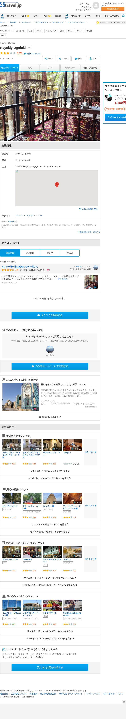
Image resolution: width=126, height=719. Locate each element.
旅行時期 (10, 253)
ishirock (11, 221)
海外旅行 (14, 22)
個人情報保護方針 (48, 694)
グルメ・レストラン (25, 215)
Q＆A (3, 35)
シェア (50, 58)
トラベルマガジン (112, 16)
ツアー (36, 16)
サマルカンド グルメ (76, 22)
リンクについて (93, 694)
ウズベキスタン (41, 22)
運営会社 (4, 694)
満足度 (50, 253)
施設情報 (10, 67)
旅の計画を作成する (52, 667)
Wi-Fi (46, 16)
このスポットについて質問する (51, 366)
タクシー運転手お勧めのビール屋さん (20, 266)
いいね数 (30, 253)
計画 (94, 58)
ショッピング (51, 31)
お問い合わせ (108, 694)
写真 (30, 68)
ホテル (23, 16)
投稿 (80, 58)
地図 (90, 68)
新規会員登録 (113, 9)
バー (40, 215)
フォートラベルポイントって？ (112, 22)
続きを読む (63, 279)
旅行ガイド (11, 16)
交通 (62, 31)
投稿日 (70, 253)
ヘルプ (120, 694)
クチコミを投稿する (52, 315)
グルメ (38, 31)
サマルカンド (58, 22)
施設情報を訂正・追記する (90, 232)
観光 (30, 31)
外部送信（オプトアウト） (71, 694)
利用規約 (33, 694)
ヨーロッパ (26, 22)
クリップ (65, 58)
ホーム (3, 22)
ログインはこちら (83, 10)
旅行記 (58, 16)
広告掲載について (19, 694)
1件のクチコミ (34, 53)
